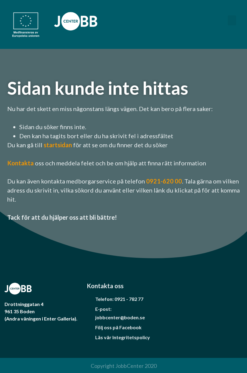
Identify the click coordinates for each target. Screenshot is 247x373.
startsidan (58, 144)
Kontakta (20, 163)
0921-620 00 (164, 181)
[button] (232, 20)
